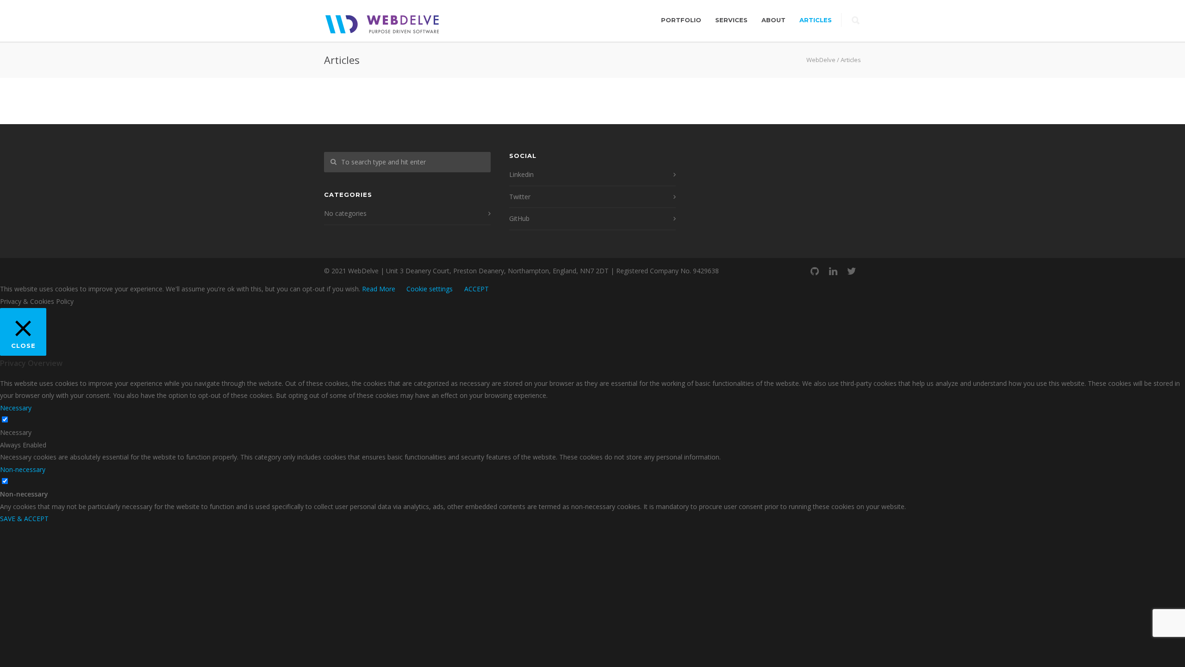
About (773, 20)
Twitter (519, 196)
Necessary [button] (15, 407)
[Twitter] (851, 271)
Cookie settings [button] (429, 288)
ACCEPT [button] (476, 288)
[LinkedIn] (833, 271)
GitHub (519, 218)
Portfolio (681, 20)
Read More (378, 288)
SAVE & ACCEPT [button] (24, 518)
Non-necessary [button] (22, 469)
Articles (815, 20)
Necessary (15, 432)
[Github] (814, 271)
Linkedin (521, 174)
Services (731, 20)
